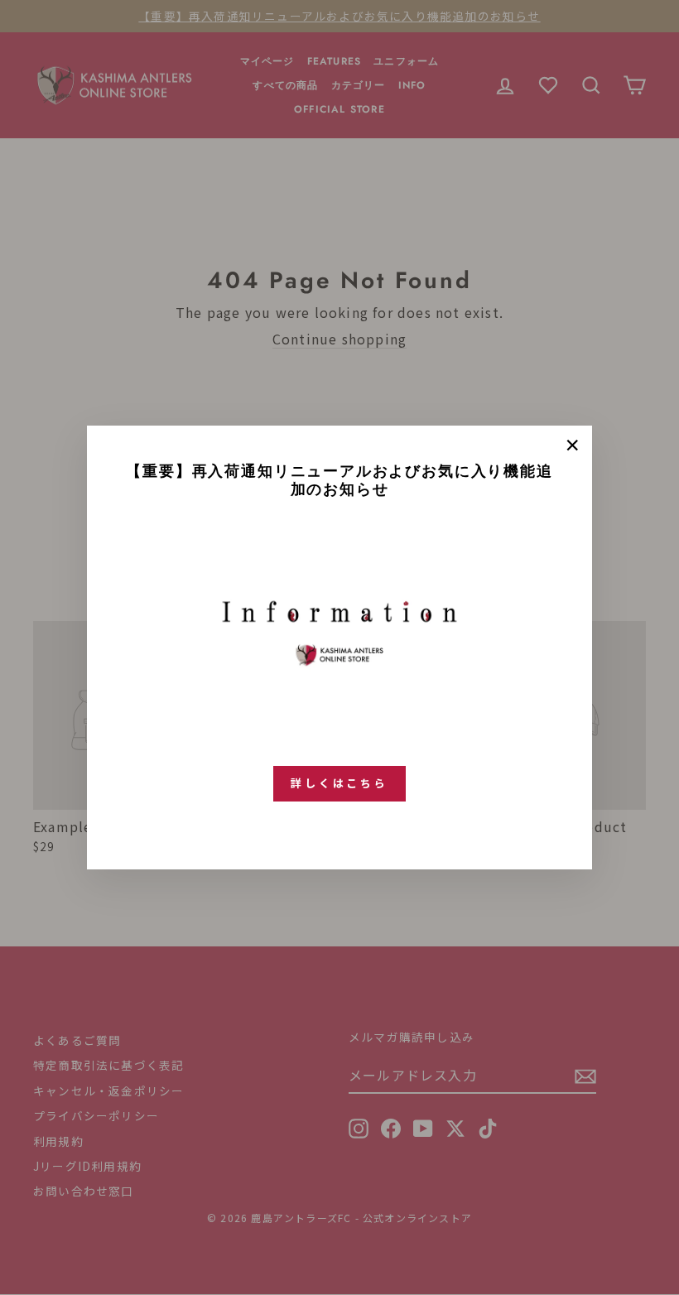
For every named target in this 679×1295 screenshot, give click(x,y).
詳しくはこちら (339, 783)
